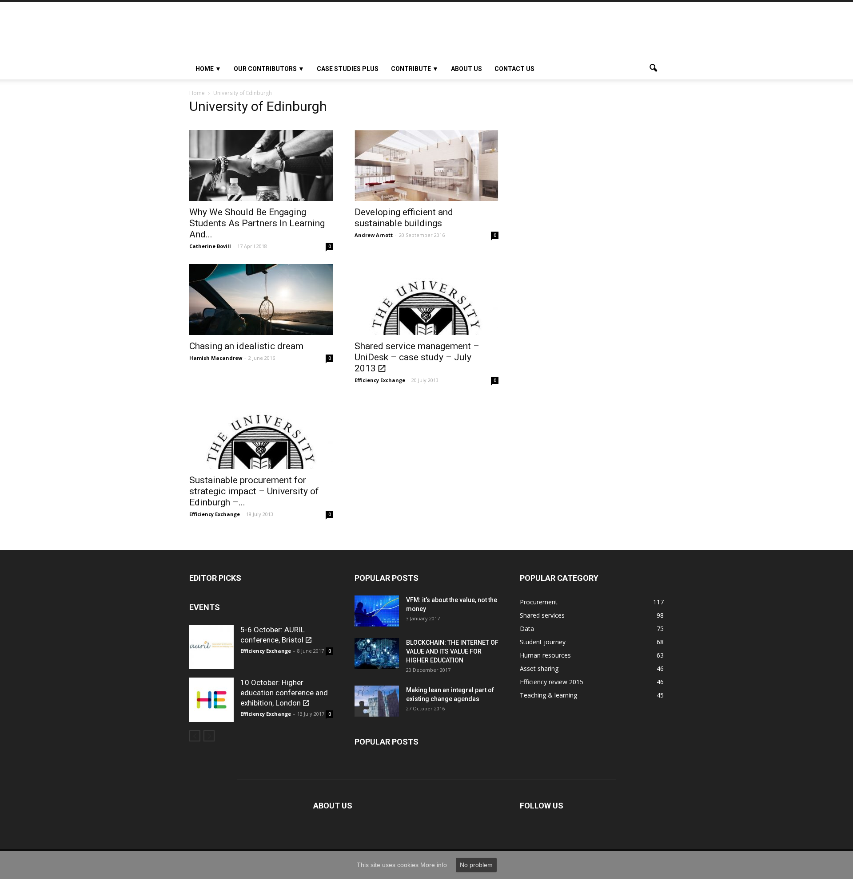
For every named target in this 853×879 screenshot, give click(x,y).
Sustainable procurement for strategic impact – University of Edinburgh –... (254, 491)
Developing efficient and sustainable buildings (404, 218)
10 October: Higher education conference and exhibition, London (284, 692)
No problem (476, 864)
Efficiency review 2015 (551, 682)
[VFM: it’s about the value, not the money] (377, 611)
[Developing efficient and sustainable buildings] (426, 165)
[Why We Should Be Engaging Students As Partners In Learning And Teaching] (261, 165)
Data (527, 628)
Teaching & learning (548, 695)
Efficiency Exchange (380, 380)
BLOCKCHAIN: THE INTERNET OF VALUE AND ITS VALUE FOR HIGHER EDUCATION (452, 651)
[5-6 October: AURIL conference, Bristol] (211, 647)
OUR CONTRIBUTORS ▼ (269, 68)
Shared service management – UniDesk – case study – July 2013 (417, 357)
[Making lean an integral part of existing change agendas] (377, 701)
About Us (466, 68)
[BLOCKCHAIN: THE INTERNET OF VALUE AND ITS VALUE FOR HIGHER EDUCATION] (377, 653)
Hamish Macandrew (215, 358)
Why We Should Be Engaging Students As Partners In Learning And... (257, 223)
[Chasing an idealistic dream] (261, 299)
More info (433, 864)
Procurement (539, 602)
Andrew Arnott (374, 235)
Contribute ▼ (414, 68)
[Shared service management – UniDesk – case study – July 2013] (426, 299)
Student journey (543, 642)
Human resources (545, 655)
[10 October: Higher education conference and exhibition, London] (211, 700)
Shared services (542, 615)
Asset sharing (539, 668)
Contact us (514, 68)
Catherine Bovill (210, 246)
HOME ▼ (208, 68)
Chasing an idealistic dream (246, 346)
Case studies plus (348, 68)
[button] (653, 68)
